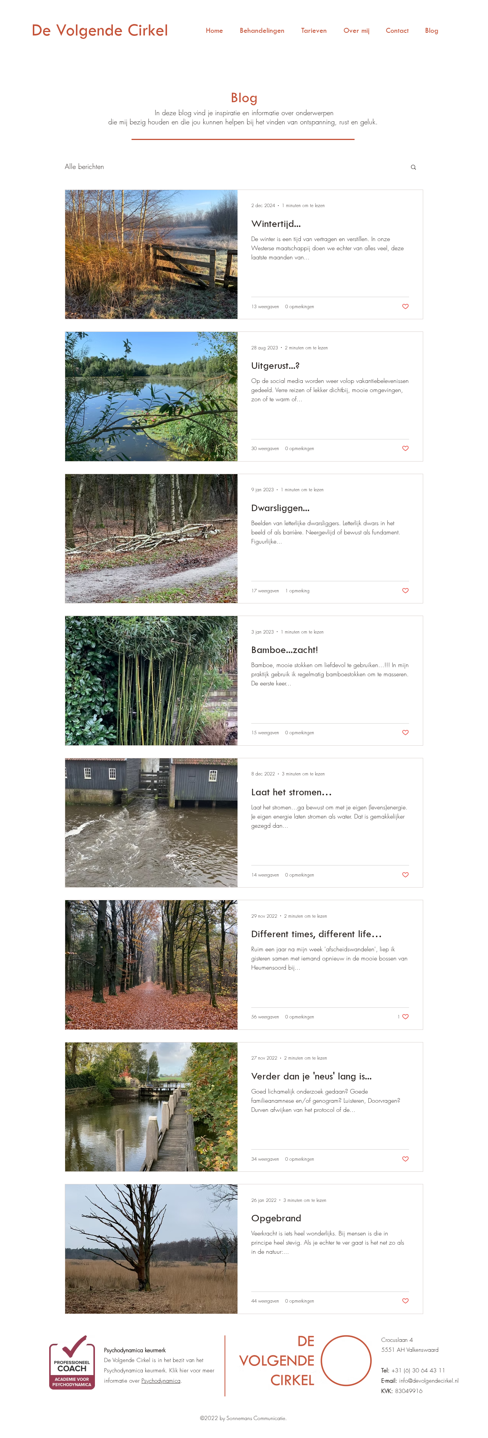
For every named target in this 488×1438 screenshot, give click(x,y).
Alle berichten (84, 166)
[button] (413, 168)
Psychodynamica (160, 1381)
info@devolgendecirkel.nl (429, 1381)
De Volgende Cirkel (100, 29)
